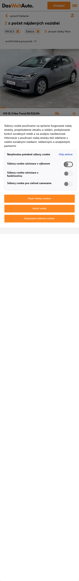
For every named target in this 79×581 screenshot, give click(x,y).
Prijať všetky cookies (39, 198)
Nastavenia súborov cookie (39, 218)
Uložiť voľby (39, 208)
